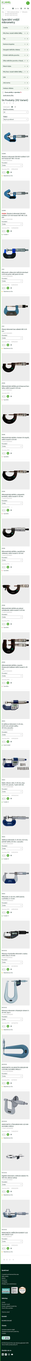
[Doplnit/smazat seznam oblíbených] (11, 172)
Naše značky (5, 1276)
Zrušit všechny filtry (8, 95)
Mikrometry (25, 11)
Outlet (3, 1302)
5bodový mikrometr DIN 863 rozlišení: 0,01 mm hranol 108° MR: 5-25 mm (14, 215)
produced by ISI (13, 1344)
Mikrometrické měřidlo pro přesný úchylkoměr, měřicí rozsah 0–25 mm (13, 609)
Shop (3, 11)
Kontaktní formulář (7, 1320)
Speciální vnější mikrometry (11, 13)
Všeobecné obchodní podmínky (10, 1331)
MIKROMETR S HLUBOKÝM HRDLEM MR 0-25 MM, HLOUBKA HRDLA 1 (15, 1068)
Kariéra (3, 1278)
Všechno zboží (6, 1312)
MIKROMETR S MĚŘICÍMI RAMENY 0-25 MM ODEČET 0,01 (15, 1234)
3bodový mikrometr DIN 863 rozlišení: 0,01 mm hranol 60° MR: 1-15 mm (15, 157)
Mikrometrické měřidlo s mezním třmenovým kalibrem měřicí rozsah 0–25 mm (14, 667)
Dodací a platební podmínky (9, 1306)
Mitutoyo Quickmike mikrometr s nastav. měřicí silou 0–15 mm (15, 954)
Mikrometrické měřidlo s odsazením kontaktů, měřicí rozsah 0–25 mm (13, 495)
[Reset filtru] (27, 28)
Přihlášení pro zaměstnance (9, 1284)
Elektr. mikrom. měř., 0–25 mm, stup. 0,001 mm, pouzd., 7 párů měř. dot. (13, 784)
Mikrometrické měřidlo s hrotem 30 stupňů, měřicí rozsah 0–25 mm (15, 438)
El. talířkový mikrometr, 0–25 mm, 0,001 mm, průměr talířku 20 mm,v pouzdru (12, 726)
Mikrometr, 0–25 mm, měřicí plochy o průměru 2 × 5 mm (13, 898)
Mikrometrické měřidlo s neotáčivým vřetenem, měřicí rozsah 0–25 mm (13, 552)
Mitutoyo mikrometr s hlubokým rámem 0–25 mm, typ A (15, 1011)
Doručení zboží (6, 1304)
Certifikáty (4, 1282)
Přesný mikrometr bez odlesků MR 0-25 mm (14, 330)
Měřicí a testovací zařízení (13, 11)
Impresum (4, 1280)
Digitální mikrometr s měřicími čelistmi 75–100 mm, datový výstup (15, 1177)
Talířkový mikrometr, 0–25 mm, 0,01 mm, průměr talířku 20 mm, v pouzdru (15, 841)
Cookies (4, 1333)
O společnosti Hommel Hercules (10, 1274)
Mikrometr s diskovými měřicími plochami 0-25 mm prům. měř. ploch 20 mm (15, 273)
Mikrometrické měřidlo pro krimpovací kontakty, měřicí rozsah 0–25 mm (15, 387)
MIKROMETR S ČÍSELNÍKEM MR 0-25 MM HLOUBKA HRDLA (15, 1125)
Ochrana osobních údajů (8, 1329)
